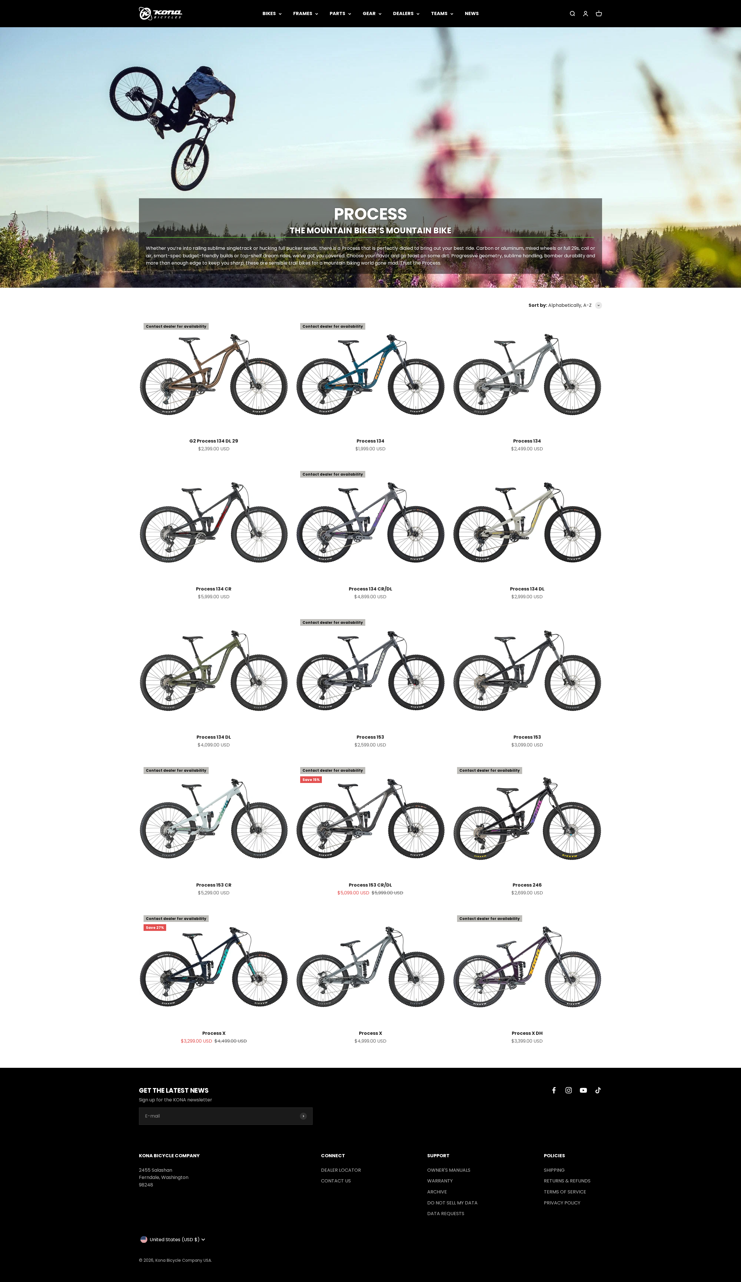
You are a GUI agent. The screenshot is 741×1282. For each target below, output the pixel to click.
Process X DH (527, 1033)
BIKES (269, 13)
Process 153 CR (214, 885)
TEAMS (439, 13)
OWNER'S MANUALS (448, 1170)
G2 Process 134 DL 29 (213, 441)
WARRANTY (440, 1181)
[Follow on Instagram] (569, 1090)
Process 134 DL (527, 589)
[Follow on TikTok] (598, 1090)
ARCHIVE (437, 1192)
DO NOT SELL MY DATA (452, 1203)
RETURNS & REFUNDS (567, 1181)
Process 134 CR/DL (370, 589)
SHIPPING (554, 1170)
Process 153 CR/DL (370, 885)
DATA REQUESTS (445, 1213)
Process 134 (370, 441)
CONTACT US (336, 1181)
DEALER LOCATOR (341, 1170)
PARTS (337, 13)
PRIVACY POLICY (562, 1203)
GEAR (369, 13)
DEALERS (403, 13)
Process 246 (527, 885)
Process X (213, 1033)
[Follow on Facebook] (554, 1090)
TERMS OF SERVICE (565, 1192)
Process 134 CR (214, 589)
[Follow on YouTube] (583, 1090)
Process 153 (370, 737)
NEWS (472, 13)
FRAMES (302, 13)
